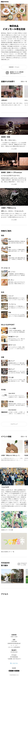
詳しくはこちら (14, 663)
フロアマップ (14, 424)
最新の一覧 (24, 81)
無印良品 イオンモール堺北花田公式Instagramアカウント (16, 72)
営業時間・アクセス (14, 67)
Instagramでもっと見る (24, 564)
